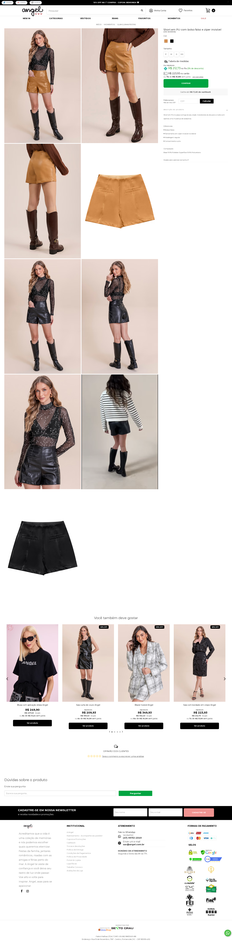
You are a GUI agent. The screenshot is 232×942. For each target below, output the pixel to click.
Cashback (71, 843)
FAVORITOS (144, 18)
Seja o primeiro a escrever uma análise (123, 756)
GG (182, 54)
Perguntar (135, 793)
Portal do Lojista (74, 860)
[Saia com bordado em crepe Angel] (199, 663)
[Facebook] (21, 894)
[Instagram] (27, 894)
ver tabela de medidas (196, 61)
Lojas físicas (72, 864)
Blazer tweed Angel (144, 705)
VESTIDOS (85, 18)
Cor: (165, 36)
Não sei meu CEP (170, 102)
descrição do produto (174, 109)
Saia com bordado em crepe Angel (199, 705)
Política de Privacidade (77, 857)
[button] (120, 432)
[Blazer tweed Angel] (144, 663)
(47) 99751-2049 (132, 838)
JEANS (115, 18)
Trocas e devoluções (76, 846)
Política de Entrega (75, 850)
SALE (203, 18)
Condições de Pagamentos (79, 853)
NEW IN (26, 18)
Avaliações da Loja (75, 871)
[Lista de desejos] (180, 11)
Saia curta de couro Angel (88, 705)
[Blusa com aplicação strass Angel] (32, 663)
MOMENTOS (174, 18)
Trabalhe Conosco (75, 867)
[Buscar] (142, 10)
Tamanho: (168, 49)
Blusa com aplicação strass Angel (32, 705)
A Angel (70, 832)
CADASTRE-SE (199, 812)
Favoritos (188, 10)
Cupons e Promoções (76, 839)
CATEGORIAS (56, 18)
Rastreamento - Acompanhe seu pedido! (84, 836)
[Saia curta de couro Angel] (88, 663)
